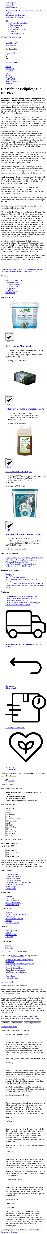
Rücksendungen (16, 25)
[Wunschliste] (7, 57)
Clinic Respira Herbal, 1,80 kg (23, 534)
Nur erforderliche (17, 1023)
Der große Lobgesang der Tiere (16, 562)
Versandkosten (15, 27)
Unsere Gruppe (11, 935)
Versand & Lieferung (13, 880)
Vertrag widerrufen (7, 982)
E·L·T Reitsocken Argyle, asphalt (17, 605)
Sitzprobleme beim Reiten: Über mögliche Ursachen (24, 558)
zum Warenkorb (11, 7)
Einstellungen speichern (10, 1230)
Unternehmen (10, 976)
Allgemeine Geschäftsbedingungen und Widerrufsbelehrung (19, 965)
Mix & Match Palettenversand (16, 915)
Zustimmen (5, 1023)
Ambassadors (10, 917)
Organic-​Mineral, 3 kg (19, 346)
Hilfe (7, 21)
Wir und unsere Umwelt (14, 919)
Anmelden (9, 896)
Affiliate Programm (12, 923)
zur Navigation (10, 3)
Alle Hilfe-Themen (17, 33)
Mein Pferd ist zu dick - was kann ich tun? (20, 564)
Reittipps (10, 289)
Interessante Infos (13, 282)
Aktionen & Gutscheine (14, 885)
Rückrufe (8, 921)
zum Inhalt (9, 5)
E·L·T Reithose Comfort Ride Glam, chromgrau (22, 603)
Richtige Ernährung (14, 284)
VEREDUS (9, 575)
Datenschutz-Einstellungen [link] (15, 970)
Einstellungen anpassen (32, 1023)
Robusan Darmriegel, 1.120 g (24, 409)
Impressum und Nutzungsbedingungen (19, 960)
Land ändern (22, 952)
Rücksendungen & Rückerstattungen (18, 882)
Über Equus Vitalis (12, 931)
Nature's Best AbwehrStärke (15, 577)
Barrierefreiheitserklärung (14, 968)
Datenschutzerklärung (31, 1018)
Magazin (8, 912)
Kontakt (13, 31)
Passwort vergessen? (12, 901)
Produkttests (11, 286)
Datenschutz (9, 962)
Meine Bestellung (11, 874)
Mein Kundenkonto (12, 878)
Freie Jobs (9, 937)
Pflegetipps (11, 291)
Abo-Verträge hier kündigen (15, 972)
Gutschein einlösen (12, 905)
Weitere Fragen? (11, 887)
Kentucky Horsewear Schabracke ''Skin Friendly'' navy (25, 583)
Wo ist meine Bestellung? (19, 23)
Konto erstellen (10, 53)
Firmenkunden (10, 889)
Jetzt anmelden (10, 45)
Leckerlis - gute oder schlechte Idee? (18, 566)
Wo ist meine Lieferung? (14, 903)
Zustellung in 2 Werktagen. (15, 17)
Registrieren (9, 898)
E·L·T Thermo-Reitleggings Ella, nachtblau (21, 598)
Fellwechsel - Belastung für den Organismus (21, 560)
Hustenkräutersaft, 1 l (18, 471)
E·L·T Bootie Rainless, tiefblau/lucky (19, 600)
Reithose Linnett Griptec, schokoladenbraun (21, 596)
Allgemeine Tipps (13, 280)
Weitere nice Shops (12, 978)
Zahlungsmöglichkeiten (18, 29)
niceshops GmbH (17, 956)
